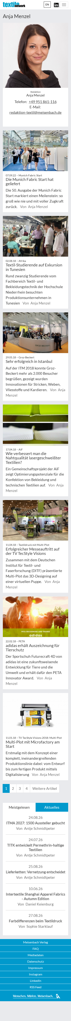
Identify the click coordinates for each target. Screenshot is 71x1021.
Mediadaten (36, 955)
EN (47, 4)
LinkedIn (35, 980)
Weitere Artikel (44, 788)
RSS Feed (35, 987)
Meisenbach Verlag (35, 942)
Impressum (35, 968)
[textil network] (14, 4)
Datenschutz (35, 961)
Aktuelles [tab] (51, 807)
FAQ (36, 948)
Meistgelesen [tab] (19, 807)
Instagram (35, 974)
